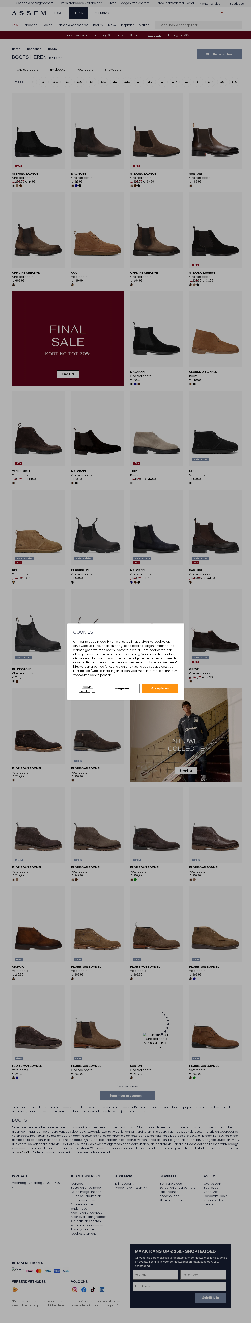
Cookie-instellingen (87, 689)
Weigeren (122, 688)
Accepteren (160, 688)
